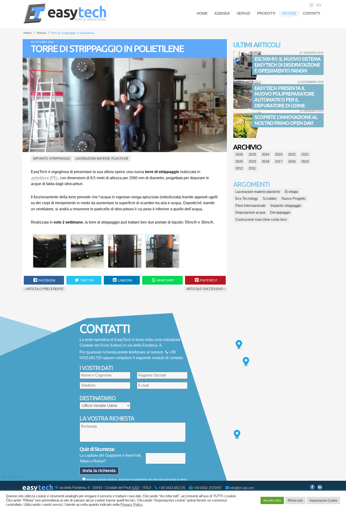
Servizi (243, 13)
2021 (305, 154)
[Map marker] (239, 345)
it (311, 5)
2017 (278, 161)
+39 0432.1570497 (207, 487)
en (318, 5)
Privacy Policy (131, 504)
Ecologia (291, 192)
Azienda (222, 13)
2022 (292, 154)
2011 (252, 168)
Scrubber (270, 198)
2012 (239, 168)
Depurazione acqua (250, 212)
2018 (265, 161)
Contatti (311, 13)
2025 (252, 154)
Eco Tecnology (246, 198)
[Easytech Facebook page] (312, 487)
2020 (239, 161)
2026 (239, 154)
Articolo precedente (44, 289)
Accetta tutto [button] (272, 500)
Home (202, 13)
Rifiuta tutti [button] (295, 500)
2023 (278, 154)
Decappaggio (280, 212)
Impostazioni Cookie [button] (323, 500)
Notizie (289, 13)
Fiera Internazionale (250, 205)
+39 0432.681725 (172, 487)
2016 (292, 161)
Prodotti (266, 13)
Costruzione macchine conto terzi (261, 219)
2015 (305, 161)
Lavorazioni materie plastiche (102, 158)
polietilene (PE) (44, 178)
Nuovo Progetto (294, 198)
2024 (265, 154)
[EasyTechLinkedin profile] (319, 487)
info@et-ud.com (242, 487)
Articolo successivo (205, 289)
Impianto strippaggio (51, 158)
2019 (252, 161)
